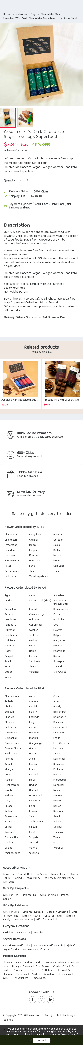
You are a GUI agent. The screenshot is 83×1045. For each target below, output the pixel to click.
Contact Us (23, 874)
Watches (35, 974)
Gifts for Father (53, 916)
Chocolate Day (50, 14)
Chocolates (19, 970)
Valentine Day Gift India (16, 945)
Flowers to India (12, 962)
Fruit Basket (43, 966)
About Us (8, 874)
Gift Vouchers (20, 978)
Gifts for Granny (23, 920)
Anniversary (23, 933)
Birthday (8, 933)
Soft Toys (47, 970)
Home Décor (39, 978)
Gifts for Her (10, 895)
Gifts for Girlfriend (57, 912)
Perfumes (21, 974)
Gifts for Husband (32, 912)
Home (7, 14)
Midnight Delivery (22, 966)
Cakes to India (33, 962)
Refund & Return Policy (27, 878)
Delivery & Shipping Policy (59, 878)
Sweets (34, 970)
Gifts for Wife (11, 912)
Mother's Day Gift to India (48, 945)
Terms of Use (58, 874)
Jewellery (49, 974)
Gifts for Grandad (46, 920)
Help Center (40, 874)
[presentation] (3, 376)
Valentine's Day (26, 14)
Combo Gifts (60, 966)
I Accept (41, 1040)
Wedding (39, 933)
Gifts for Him (28, 895)
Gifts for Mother (31, 916)
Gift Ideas (8, 882)
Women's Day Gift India (35, 949)
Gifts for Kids (48, 895)
